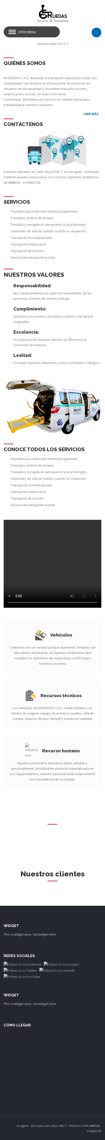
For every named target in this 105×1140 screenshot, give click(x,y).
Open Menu (27, 32)
